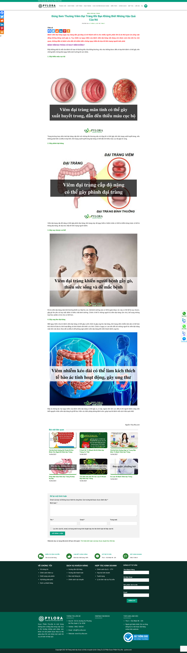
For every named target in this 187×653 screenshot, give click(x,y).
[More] (68, 31)
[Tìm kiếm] (142, 6)
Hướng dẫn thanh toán (75, 573)
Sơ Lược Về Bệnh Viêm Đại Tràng (121, 477)
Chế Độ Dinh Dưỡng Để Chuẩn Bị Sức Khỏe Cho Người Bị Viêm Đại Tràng (61, 451)
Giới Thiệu (79, 6)
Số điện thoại (127, 577)
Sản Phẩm (70, 6)
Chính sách (123, 6)
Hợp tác (131, 6)
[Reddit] (57, 31)
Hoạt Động (87, 6)
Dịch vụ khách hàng (46, 583)
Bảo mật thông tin (74, 576)
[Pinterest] (64, 31)
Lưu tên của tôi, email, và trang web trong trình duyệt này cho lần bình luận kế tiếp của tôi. (83, 529)
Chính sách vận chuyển (76, 579)
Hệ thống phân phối (46, 579)
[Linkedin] (61, 31)
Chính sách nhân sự (46, 573)
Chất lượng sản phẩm (47, 576)
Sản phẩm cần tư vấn (130, 585)
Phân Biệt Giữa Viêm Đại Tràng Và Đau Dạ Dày (62, 477)
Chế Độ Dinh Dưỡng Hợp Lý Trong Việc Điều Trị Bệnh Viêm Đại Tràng (123, 451)
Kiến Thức (114, 6)
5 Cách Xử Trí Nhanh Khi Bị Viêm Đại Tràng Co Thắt (92, 451)
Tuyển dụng (101, 576)
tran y (103, 23)
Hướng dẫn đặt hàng (75, 569)
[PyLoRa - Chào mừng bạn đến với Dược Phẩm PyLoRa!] (47, 6)
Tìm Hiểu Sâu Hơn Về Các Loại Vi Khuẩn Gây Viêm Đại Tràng (93, 477)
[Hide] (1, 36)
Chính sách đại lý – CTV (105, 569)
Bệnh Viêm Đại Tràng (93, 13)
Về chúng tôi (44, 569)
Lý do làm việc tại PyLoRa (106, 579)
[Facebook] (49, 31)
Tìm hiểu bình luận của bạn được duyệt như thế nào (98, 541)
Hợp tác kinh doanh (103, 573)
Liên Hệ (137, 6)
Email (82, 520)
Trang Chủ (62, 6)
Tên (52, 520)
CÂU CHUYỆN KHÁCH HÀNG (101, 6)
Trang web (113, 520)
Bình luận (53, 503)
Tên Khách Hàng (129, 569)
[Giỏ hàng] (145, 6)
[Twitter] (53, 31)
